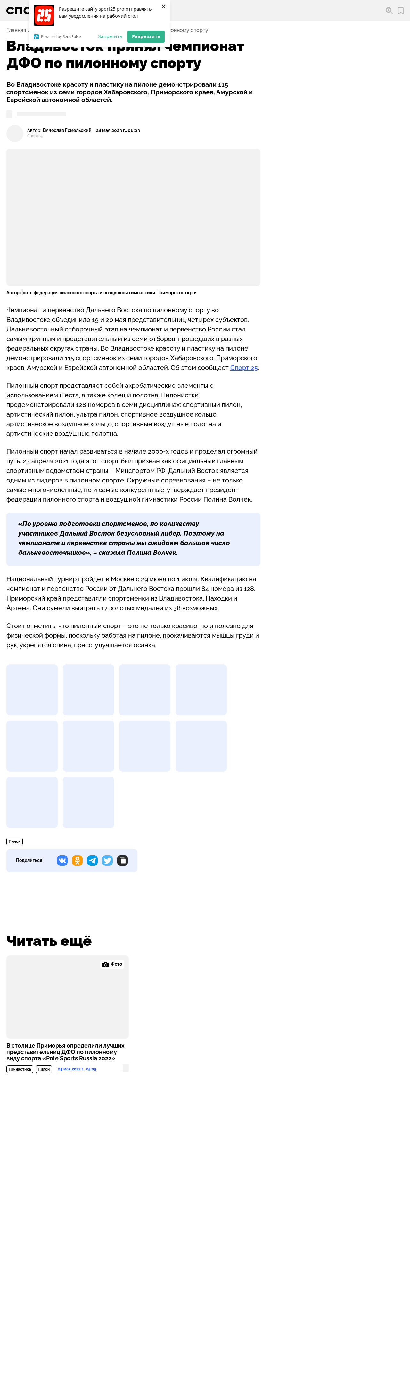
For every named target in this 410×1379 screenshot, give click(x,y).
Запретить (110, 36)
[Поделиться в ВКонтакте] (62, 860)
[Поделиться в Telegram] (92, 860)
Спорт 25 (244, 367)
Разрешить (146, 36)
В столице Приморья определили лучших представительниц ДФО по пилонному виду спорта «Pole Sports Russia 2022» (65, 1052)
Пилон (14, 841)
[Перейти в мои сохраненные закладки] (401, 10)
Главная (16, 30)
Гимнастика (20, 1069)
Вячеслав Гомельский (67, 130)
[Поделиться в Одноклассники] (77, 860)
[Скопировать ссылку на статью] (122, 860)
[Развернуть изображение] (32, 689)
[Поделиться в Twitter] (107, 860)
